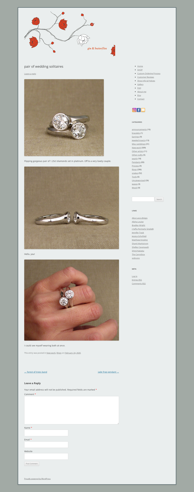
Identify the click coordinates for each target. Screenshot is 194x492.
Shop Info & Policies (146, 80)
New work (51, 353)
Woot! (134, 187)
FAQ (139, 88)
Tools (134, 176)
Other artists (137, 151)
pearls (134, 158)
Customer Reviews (145, 77)
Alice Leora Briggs (139, 218)
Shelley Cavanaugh (140, 247)
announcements (139, 129)
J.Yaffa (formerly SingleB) (143, 229)
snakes (135, 173)
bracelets (136, 133)
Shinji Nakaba (138, 250)
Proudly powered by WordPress (37, 478)
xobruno (136, 258)
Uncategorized (138, 180)
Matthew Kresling (140, 239)
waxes (134, 184)
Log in (134, 276)
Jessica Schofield (139, 236)
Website (28, 451)
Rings (59, 353)
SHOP (140, 69)
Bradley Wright (138, 225)
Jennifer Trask (138, 232)
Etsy (139, 95)
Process (135, 165)
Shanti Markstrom (140, 243)
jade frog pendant (108, 371)
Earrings (135, 136)
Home (140, 66)
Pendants (136, 162)
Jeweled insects (138, 140)
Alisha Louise (138, 221)
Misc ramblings (138, 144)
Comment (30, 394)
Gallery (140, 84)
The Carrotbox (138, 254)
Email (28, 439)
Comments (139, 283)
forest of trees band (35, 371)
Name (28, 427)
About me (141, 91)
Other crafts (137, 155)
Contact (140, 99)
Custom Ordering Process (148, 73)
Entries (137, 280)
